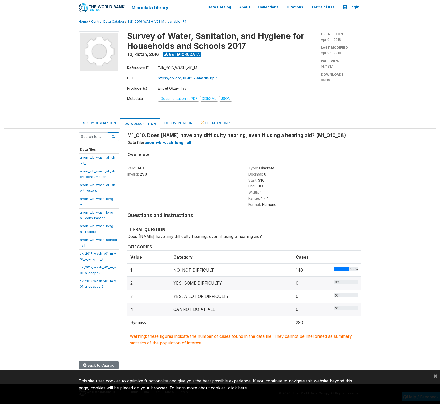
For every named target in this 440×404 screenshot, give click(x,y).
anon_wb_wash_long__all (168, 142)
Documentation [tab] (178, 123)
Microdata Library (150, 7)
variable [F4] (177, 21)
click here (237, 387)
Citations (295, 7)
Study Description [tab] (99, 123)
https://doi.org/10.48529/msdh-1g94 (188, 78)
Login (354, 7)
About (244, 7)
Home (83, 21)
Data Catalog (219, 7)
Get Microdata (184, 54)
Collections (268, 7)
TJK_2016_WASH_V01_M (145, 21)
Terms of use (323, 7)
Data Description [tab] (140, 124)
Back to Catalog (100, 365)
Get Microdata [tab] (217, 123)
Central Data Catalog (107, 21)
